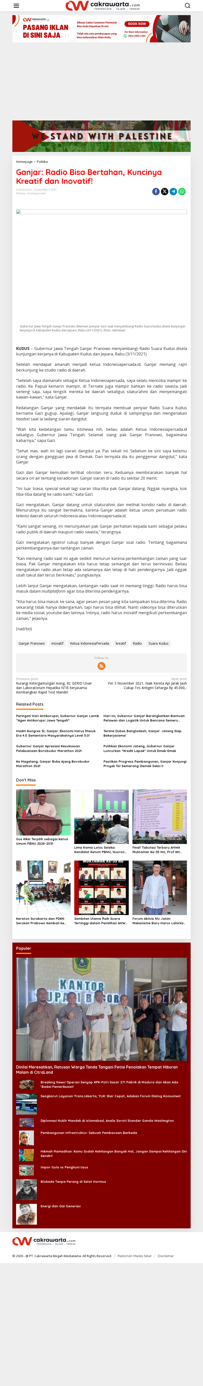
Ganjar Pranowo (32, 643)
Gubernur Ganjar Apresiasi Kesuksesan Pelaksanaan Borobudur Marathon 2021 (49, 748)
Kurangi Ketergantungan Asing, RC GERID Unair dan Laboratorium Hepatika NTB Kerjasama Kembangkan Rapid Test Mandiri (54, 686)
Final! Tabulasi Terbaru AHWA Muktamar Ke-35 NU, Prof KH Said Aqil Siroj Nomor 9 (156, 849)
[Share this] (156, 191)
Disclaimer (166, 1256)
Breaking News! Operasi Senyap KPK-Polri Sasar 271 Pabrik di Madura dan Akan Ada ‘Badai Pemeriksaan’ (109, 1084)
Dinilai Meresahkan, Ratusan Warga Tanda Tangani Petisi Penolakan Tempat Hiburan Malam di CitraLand (97, 1070)
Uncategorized (36, 193)
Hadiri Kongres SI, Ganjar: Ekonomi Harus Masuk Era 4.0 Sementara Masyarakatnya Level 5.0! (56, 733)
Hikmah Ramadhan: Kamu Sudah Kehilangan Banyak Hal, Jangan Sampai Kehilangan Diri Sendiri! (114, 1153)
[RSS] (101, 666)
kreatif (121, 643)
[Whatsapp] (182, 191)
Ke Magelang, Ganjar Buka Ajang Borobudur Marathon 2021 (53, 763)
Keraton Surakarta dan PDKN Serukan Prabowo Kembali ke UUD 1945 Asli (40, 921)
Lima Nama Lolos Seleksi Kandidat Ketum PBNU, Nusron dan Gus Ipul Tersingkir (99, 849)
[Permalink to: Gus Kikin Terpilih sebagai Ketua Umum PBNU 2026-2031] (43, 812)
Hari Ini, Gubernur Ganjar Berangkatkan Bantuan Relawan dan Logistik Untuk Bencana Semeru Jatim (144, 718)
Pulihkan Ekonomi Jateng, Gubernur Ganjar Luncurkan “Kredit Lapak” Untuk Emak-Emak (139, 748)
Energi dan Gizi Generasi (60, 1206)
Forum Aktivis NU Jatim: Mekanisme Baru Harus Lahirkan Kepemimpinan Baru (158, 921)
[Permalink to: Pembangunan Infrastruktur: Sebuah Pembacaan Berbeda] (26, 1137)
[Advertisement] (101, 79)
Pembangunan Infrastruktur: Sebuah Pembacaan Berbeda (89, 1133)
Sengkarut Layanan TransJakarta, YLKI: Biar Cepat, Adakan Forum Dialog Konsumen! (111, 1096)
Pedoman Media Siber (135, 1256)
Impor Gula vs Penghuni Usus (64, 1167)
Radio (137, 643)
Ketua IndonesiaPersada (89, 643)
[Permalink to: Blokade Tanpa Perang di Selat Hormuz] (26, 1189)
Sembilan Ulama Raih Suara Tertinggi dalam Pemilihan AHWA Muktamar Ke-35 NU (100, 921)
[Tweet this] (164, 191)
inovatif (57, 643)
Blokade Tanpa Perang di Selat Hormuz (73, 1182)
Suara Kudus (159, 643)
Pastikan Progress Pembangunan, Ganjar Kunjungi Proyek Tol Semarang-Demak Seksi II (144, 763)
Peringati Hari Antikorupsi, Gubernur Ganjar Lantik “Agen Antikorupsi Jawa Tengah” (57, 718)
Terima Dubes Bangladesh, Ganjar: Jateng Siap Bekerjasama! (142, 733)
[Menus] (16, 5)
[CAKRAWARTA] (103, 5)
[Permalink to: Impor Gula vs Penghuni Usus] (26, 1169)
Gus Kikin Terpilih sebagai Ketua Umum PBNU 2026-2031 (42, 841)
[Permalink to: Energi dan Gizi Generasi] (26, 1214)
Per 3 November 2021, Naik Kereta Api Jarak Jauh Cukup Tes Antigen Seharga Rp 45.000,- (147, 683)
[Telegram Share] (173, 191)
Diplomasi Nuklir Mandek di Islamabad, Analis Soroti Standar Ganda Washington (107, 1121)
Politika (20, 193)
